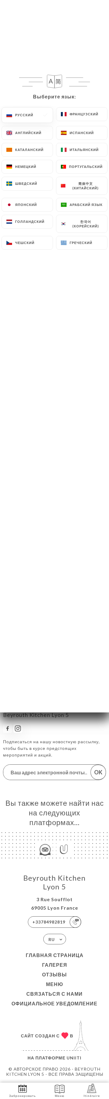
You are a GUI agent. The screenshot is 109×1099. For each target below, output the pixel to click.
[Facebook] (7, 728)
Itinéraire (92, 1095)
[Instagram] (17, 728)
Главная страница (55, 955)
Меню (54, 984)
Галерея (54, 965)
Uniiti (74, 1057)
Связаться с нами (54, 994)
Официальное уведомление (54, 1003)
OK (98, 772)
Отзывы (54, 974)
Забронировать (22, 1095)
